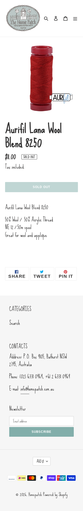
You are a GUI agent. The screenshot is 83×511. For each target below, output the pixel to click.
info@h (25, 389)
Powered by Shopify (55, 494)
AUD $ (40, 461)
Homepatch (35, 494)
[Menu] (75, 17)
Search (14, 322)
